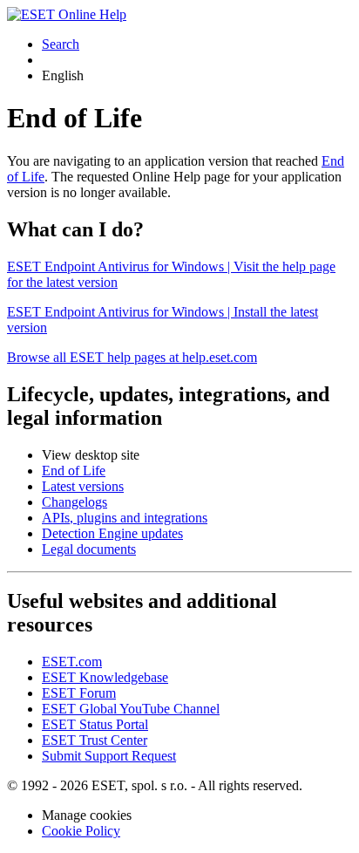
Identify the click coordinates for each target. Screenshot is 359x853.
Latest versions (83, 486)
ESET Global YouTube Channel (131, 708)
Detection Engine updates (112, 533)
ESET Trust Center (94, 740)
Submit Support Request (109, 755)
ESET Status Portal (95, 724)
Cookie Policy (81, 830)
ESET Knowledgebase (105, 677)
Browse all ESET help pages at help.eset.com (132, 357)
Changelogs (74, 502)
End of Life (73, 470)
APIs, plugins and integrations (124, 517)
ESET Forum (79, 693)
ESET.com (72, 661)
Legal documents (89, 549)
